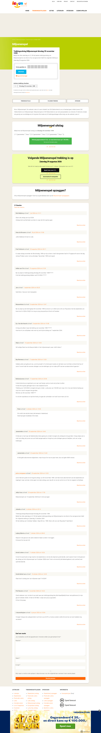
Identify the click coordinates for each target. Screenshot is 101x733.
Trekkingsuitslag (26, 101)
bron (48, 90)
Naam (18, 658)
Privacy (66, 1)
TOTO (15, 710)
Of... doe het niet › (51, 146)
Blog (53, 1)
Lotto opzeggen (48, 700)
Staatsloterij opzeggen (50, 693)
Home (27, 10)
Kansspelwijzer (66, 693)
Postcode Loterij (19, 698)
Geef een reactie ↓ (19, 207)
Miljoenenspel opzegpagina (61, 195)
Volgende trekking (53, 101)
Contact (72, 1)
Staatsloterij (17, 696)
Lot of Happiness (19, 705)
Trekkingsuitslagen (39, 10)
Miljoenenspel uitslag (34, 703)
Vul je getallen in (21, 67)
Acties (51, 10)
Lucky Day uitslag (33, 708)
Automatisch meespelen (50, 176)
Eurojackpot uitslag (33, 705)
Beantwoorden (81, 225)
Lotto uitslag (31, 700)
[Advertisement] (50, 25)
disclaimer (28, 92)
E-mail (18, 665)
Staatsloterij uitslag (33, 693)
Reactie (18, 640)
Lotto (15, 700)
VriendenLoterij (18, 703)
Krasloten (17, 708)
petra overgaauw (21, 473)
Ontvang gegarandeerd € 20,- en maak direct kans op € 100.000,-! (50, 141)
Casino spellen (81, 10)
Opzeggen (69, 10)
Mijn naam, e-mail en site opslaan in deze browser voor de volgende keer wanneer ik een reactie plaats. (46, 673)
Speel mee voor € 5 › (50, 170)
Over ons (59, 1)
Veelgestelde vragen (82, 1)
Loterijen (60, 10)
